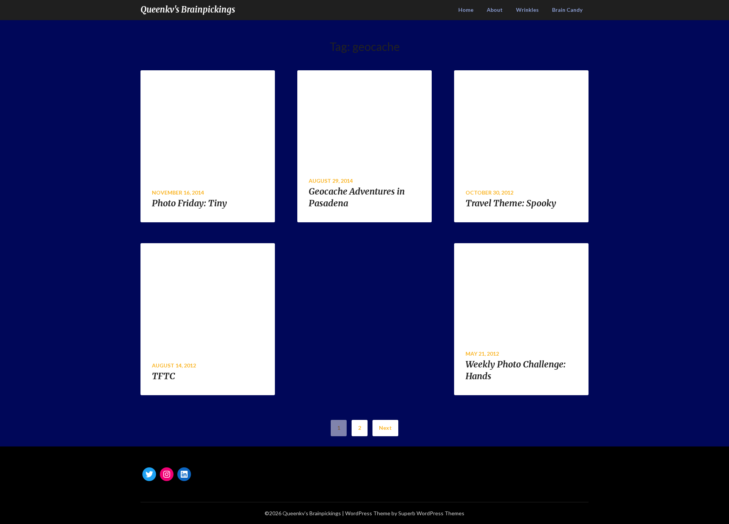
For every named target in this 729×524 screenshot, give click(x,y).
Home (465, 9)
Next (385, 427)
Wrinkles (527, 9)
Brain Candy (567, 9)
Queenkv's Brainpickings (187, 9)
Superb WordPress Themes (431, 513)
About (495, 9)
